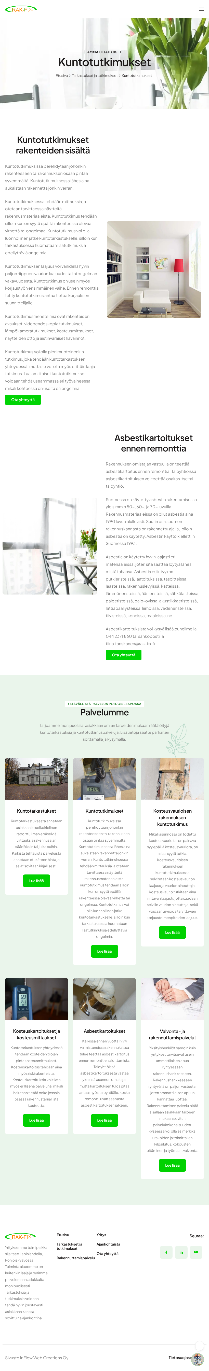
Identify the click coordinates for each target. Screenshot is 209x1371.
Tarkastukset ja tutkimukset (94, 75)
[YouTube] (196, 1252)
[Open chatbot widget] (197, 1359)
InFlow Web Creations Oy (44, 1357)
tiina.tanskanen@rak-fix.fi (130, 643)
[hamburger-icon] (201, 9)
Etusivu (62, 75)
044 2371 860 (119, 636)
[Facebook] (166, 1252)
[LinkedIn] (181, 1252)
